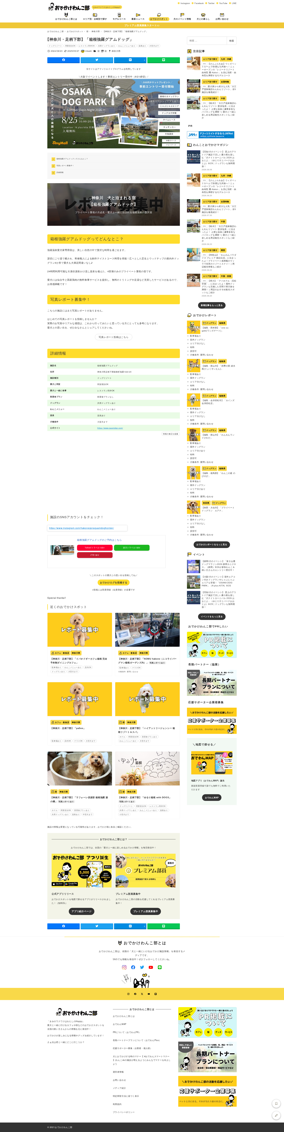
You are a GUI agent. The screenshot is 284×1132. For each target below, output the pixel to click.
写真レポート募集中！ (65, 165)
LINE (234, 3)
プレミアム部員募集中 (145, 911)
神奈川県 (116, 50)
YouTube (223, 3)
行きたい (276, 1103)
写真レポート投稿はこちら (114, 337)
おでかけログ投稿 (276, 1115)
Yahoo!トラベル (92, 548)
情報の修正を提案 (170, 433)
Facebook (199, 3)
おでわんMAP (212, 797)
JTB (92, 555)
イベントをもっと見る (212, 616)
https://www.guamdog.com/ (110, 428)
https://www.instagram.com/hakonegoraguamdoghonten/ (81, 528)
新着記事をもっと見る (212, 305)
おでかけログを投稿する (113, 582)
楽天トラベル (129, 548)
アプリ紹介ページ (81, 911)
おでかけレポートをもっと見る (211, 544)
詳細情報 (60, 172)
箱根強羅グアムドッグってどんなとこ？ (72, 158)
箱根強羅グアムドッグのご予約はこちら (99, 540)
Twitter (211, 3)
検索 (231, 40)
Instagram (185, 3)
